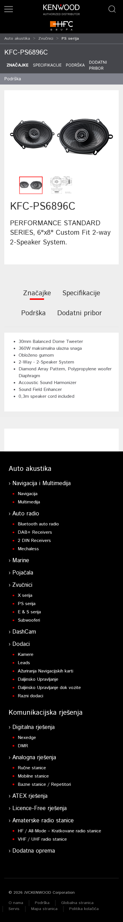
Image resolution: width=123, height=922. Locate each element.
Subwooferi (29, 620)
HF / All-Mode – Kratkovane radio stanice (59, 831)
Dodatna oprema (33, 851)
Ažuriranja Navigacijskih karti (45, 671)
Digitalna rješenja (33, 727)
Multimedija (29, 502)
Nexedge (27, 737)
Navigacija (27, 494)
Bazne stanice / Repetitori (44, 784)
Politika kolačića (84, 909)
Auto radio (25, 514)
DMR (23, 746)
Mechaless (28, 549)
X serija (25, 595)
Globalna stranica (77, 903)
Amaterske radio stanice (43, 821)
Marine (20, 561)
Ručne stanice (32, 768)
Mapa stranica (44, 909)
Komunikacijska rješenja (46, 713)
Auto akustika (17, 38)
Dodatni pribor (98, 65)
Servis (14, 909)
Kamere (25, 654)
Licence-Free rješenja (39, 808)
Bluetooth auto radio (38, 524)
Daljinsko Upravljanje (38, 679)
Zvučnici (45, 38)
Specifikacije (47, 65)
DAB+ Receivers (35, 532)
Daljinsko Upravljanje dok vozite (49, 687)
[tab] (37, 297)
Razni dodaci (30, 696)
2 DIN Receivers (34, 540)
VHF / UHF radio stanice (42, 839)
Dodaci (21, 644)
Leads (24, 663)
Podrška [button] (12, 78)
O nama (16, 903)
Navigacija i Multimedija (41, 483)
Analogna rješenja (34, 758)
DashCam (24, 632)
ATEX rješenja (29, 796)
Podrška (75, 65)
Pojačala (22, 573)
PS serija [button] (70, 38)
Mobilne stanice (33, 776)
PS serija (26, 603)
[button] (8, 9)
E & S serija (29, 612)
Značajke (18, 65)
